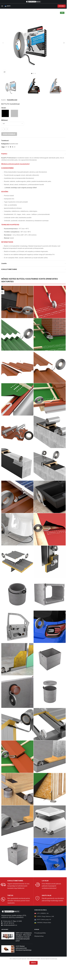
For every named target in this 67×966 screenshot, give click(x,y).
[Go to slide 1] (31, 73)
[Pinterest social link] (10, 147)
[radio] (5, 113)
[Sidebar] (2, 292)
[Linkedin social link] (13, 147)
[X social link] (8, 147)
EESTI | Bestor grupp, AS (44, 919)
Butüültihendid (12, 100)
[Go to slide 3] (35, 73)
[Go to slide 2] (33, 73)
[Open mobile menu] (2, 6)
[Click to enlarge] (5, 72)
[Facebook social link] (6, 147)
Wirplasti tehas (39, 936)
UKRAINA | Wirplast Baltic (44, 922)
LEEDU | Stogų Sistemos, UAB (45, 916)
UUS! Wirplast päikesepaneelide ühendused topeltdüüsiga (23, 948)
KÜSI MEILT (61, 6)
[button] (3, 43)
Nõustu (33, 962)
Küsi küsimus (9, 134)
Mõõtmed (4, 120)
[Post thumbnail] (7, 937)
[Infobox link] (16, 884)
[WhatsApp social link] (15, 147)
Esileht (3, 100)
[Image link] (11, 911)
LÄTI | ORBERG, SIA (43, 913)
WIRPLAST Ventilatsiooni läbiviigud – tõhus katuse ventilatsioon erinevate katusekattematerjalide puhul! (24, 937)
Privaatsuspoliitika (40, 933)
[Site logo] (33, 1)
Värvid (3, 108)
